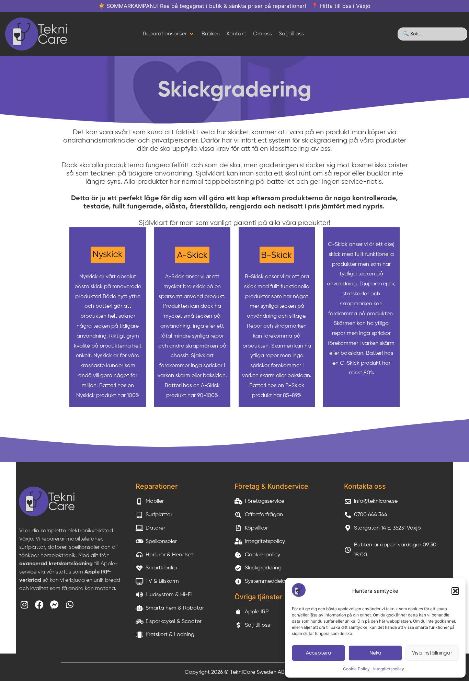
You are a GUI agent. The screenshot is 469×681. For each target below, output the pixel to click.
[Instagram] (24, 605)
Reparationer (157, 486)
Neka (375, 653)
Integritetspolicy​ (388, 668)
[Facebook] (39, 605)
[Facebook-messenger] (54, 605)
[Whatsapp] (70, 605)
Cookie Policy (356, 668)
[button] (455, 591)
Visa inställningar (432, 653)
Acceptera (318, 653)
